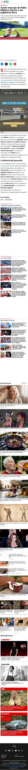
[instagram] (6, 751)
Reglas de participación (19, 756)
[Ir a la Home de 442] (6, 2)
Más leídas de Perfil (8, 321)
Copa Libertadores (6, 80)
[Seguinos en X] (12, 751)
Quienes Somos (4, 755)
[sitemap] (22, 750)
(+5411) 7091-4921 (8, 766)
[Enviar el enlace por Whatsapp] (10, 64)
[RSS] (19, 750)
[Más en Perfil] (9, 636)
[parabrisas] (14, 714)
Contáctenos (3, 756)
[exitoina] (14, 640)
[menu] (2, 1)
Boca (25, 69)
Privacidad (3, 757)
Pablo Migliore (10, 82)
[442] (14, 746)
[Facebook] (9, 751)
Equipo (16, 755)
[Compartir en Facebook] (2, 64)
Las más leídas (6, 258)
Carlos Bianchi (5, 166)
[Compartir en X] (6, 64)
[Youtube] (16, 750)
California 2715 (8, 765)
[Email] (14, 64)
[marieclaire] (14, 665)
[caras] (14, 689)
